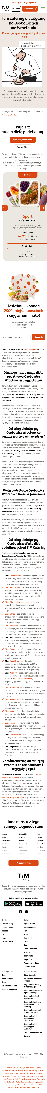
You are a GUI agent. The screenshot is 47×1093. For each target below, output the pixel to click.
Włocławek (35, 1085)
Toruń (9, 1085)
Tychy (13, 1085)
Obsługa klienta (30, 971)
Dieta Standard (11, 625)
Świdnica (40, 847)
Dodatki (5, 930)
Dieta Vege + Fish (12, 711)
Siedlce (39, 837)
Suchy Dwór (41, 844)
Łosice (21, 847)
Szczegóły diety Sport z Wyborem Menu (28, 255)
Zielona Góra (35, 1088)
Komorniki (22, 837)
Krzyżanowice (23, 844)
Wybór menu (7, 927)
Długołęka (5, 850)
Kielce (27, 1073)
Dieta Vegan (10, 722)
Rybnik (6, 1082)
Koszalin (33, 1073)
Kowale (21, 841)
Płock (16, 1079)
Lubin (18, 1076)
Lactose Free (15, 734)
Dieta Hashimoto (12, 687)
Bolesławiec (6, 841)
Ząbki (28, 1088)
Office (26, 934)
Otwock (4, 1079)
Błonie (4, 837)
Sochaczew (24, 1082)
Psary (39, 834)
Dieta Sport (10, 649)
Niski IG (13, 672)
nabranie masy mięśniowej (13, 797)
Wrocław (10, 1088)
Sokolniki (40, 841)
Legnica (13, 1076)
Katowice (22, 1073)
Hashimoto (28, 955)
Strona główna (7, 111)
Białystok (9, 1068)
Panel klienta (7, 978)
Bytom (32, 1068)
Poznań (21, 1079)
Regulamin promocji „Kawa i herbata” (32, 1011)
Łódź (27, 1076)
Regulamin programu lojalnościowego (33, 991)
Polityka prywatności (33, 1032)
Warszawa (27, 1085)
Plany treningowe (9, 989)
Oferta (4, 920)
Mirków (21, 854)
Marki (31, 1076)
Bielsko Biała (17, 1068)
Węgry (39, 854)
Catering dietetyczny (23, 111)
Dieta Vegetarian (12, 699)
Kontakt (27, 1036)
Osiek (21, 857)
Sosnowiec (32, 1082)
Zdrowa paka (7, 941)
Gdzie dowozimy (31, 975)
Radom (34, 1079)
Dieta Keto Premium (14, 587)
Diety (26, 920)
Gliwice (42, 1070)
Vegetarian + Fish (31, 963)
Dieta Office (10, 613)
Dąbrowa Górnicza (18, 1070)
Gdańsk (31, 1070)
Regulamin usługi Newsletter (31, 997)
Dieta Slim (9, 602)
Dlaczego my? (8, 971)
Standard (27, 938)
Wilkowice (40, 857)
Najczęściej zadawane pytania (33, 979)
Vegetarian (28, 959)
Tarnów (4, 1085)
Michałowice (23, 850)
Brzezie (4, 844)
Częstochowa (6, 1070)
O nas (4, 975)
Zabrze (16, 1088)
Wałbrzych (19, 1085)
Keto (26, 941)
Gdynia (37, 1070)
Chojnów (4, 847)
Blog (4, 982)
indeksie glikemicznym (22, 678)
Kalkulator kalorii (9, 985)
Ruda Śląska (41, 1079)
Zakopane (22, 1088)
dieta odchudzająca (24, 602)
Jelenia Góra (23, 834)
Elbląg (26, 1070)
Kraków (39, 1073)
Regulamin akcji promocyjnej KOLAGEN (30, 1026)
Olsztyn (36, 1076)
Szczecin (40, 1082)
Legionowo (6, 1076)
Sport (26, 945)
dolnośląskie (6, 854)
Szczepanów (41, 850)
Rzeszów (12, 1082)
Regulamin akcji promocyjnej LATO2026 (30, 1018)
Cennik (5, 934)
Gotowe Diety (7, 923)
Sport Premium (16, 661)
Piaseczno (10, 1079)
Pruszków (27, 1079)
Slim (26, 930)
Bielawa (4, 834)
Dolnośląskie (38, 111)
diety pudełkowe (31, 349)
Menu (28, 251)
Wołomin (42, 1085)
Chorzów (38, 1068)
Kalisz (16, 1073)
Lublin (23, 1076)
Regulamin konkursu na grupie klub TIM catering (32, 1004)
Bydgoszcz (25, 1068)
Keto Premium (30, 927)
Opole (41, 1076)
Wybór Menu (15, 575)
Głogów (4, 857)
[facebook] (20, 912)
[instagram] (26, 912)
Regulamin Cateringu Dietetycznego (33, 985)
